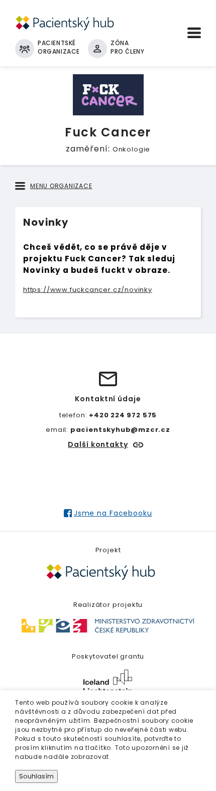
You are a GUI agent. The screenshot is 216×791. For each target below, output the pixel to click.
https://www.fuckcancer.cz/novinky (87, 289)
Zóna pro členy (127, 47)
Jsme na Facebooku (113, 513)
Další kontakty (98, 444)
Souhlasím (36, 776)
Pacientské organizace (59, 47)
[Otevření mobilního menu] (194, 33)
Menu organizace (61, 186)
